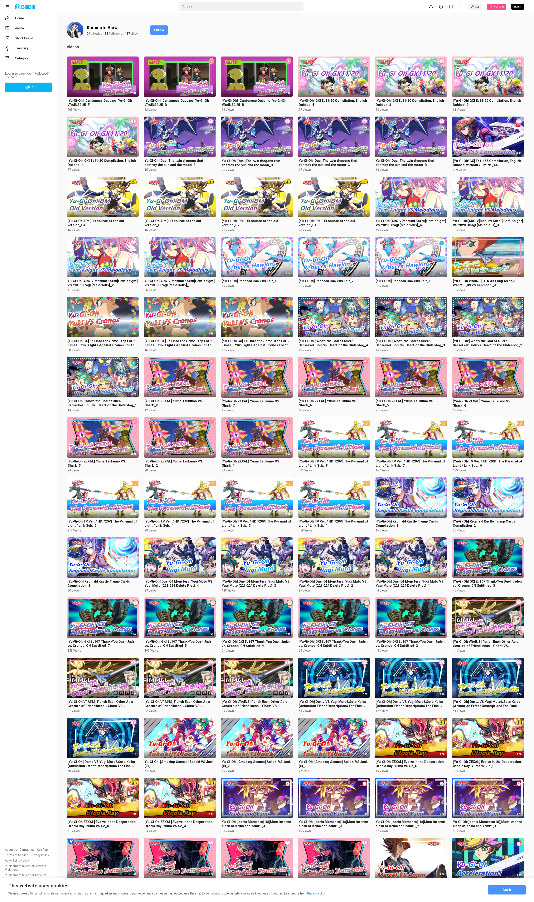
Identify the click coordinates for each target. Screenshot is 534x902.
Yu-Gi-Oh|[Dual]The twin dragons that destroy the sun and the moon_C (328, 163)
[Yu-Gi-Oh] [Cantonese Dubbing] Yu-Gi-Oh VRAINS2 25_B (254, 103)
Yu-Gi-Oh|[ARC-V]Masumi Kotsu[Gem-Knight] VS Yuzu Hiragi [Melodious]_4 (411, 223)
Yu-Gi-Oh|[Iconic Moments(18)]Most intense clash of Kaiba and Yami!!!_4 (256, 824)
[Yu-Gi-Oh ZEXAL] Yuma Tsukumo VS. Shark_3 (97, 463)
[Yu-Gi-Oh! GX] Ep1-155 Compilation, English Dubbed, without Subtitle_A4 (487, 163)
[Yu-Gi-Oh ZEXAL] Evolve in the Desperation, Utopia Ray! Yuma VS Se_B (102, 824)
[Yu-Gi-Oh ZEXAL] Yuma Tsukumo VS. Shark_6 (328, 403)
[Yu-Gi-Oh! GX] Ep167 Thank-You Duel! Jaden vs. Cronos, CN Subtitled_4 (256, 644)
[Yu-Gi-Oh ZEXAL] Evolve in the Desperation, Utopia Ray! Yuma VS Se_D (410, 764)
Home (19, 18)
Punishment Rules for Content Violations (25, 867)
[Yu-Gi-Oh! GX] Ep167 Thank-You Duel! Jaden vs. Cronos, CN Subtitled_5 (179, 643)
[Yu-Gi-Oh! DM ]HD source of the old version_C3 (173, 223)
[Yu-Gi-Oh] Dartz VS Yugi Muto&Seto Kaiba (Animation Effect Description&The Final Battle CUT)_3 (409, 704)
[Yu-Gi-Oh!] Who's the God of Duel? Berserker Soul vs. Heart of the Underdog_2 (487, 343)
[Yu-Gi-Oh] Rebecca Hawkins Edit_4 (249, 281)
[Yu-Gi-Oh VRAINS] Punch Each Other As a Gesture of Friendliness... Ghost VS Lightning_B (177, 704)
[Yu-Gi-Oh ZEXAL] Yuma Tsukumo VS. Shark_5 (405, 403)
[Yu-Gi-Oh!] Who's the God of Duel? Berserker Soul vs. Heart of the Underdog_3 (410, 343)
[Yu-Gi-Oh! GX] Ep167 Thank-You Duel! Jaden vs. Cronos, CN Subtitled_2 (410, 643)
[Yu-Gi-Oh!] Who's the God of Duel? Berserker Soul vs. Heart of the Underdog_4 (333, 343)
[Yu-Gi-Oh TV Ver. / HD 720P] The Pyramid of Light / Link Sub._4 (179, 523)
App (477, 6)
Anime (19, 28)
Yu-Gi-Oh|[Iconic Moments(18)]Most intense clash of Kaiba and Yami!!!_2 (410, 824)
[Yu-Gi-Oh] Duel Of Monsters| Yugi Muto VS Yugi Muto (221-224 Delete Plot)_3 (256, 583)
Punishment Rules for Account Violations (25, 877)
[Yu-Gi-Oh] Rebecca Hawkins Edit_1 (403, 281)
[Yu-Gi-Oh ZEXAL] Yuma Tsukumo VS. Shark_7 (251, 403)
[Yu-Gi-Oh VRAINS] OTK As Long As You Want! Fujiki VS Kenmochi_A (484, 283)
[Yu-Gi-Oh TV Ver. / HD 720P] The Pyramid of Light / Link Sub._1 (333, 523)
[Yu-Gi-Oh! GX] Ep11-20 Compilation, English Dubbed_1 (102, 163)
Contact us (27, 849)
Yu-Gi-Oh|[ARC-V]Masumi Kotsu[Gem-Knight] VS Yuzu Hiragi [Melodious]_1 (180, 283)
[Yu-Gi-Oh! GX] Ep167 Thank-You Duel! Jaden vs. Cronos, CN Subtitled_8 (487, 583)
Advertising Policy (17, 860)
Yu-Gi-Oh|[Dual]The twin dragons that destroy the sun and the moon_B (405, 163)
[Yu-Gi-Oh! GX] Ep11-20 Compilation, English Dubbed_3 (410, 103)
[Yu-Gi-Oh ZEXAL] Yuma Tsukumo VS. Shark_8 (174, 403)
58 (106, 33)
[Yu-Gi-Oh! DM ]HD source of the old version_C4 (96, 223)
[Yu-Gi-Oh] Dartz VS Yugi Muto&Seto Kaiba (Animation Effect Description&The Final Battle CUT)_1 (101, 764)
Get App (42, 849)
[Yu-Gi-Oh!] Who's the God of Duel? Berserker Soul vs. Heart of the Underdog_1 (102, 403)
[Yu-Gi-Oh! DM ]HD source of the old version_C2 (250, 223)
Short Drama (24, 38)
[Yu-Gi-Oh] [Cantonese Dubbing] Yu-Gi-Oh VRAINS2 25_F (100, 103)
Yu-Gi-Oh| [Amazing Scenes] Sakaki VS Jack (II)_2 (256, 764)
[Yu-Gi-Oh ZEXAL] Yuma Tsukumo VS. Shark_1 (251, 463)
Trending (21, 48)
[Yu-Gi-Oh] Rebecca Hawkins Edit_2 (326, 281)
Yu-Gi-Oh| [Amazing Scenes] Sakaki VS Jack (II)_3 (179, 764)
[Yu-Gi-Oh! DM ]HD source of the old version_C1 (327, 223)
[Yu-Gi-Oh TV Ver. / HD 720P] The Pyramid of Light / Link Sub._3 (256, 523)
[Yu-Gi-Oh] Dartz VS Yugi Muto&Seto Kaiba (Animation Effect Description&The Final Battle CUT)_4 (332, 704)
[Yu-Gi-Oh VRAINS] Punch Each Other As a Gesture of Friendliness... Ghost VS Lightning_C (100, 704)
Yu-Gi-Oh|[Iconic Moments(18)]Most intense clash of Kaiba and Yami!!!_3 (333, 824)
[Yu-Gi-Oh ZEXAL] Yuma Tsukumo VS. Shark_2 (174, 463)
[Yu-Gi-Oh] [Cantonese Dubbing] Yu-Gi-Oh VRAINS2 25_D (177, 103)
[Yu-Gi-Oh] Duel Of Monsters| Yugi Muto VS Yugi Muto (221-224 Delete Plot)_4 (178, 583)
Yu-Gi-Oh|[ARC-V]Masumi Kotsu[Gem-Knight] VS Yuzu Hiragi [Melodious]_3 (488, 223)
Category (22, 58)
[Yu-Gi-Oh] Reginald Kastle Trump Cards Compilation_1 (99, 583)
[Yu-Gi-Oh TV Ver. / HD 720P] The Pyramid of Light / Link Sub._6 (487, 463)
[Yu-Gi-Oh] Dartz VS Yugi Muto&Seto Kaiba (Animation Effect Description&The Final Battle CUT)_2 (486, 704)
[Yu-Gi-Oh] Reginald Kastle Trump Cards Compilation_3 (407, 523)
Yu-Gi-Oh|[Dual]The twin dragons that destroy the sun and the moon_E (174, 163)
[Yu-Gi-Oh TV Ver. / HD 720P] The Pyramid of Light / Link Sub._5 (102, 523)
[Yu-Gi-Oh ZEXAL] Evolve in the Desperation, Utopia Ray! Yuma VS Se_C (487, 764)
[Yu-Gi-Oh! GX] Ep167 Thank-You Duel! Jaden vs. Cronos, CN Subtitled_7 (102, 643)
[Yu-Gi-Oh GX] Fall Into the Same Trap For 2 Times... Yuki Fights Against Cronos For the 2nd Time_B (179, 343)
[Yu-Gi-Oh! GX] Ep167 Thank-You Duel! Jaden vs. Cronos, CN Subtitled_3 (333, 643)
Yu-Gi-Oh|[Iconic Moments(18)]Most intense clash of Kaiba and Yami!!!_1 (487, 824)
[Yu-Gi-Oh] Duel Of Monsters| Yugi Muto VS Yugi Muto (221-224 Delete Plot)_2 (332, 583)
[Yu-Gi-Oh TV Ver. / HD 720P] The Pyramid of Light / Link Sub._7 (410, 463)
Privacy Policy (40, 855)
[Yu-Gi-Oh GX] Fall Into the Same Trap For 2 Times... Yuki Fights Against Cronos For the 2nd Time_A (256, 343)
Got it (507, 890)
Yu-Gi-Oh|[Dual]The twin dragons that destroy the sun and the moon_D (251, 163)
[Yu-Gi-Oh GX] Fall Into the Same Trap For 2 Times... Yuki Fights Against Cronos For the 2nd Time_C (102, 343)
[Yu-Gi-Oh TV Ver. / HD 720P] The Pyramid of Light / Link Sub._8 (333, 463)
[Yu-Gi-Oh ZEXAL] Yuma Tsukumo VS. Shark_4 (482, 403)
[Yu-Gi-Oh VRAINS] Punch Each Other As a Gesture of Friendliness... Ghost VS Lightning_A (254, 704)
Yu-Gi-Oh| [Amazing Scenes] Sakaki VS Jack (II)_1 (333, 764)
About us (11, 849)
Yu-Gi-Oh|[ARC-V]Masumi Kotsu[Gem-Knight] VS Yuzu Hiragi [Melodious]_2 (103, 283)
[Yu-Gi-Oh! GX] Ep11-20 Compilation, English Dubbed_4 (333, 103)
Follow (159, 30)
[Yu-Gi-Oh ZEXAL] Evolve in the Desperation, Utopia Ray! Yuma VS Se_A (179, 824)
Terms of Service (16, 855)
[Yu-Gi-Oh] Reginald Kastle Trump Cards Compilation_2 (484, 523)
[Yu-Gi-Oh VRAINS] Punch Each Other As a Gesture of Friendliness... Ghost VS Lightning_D (485, 644)
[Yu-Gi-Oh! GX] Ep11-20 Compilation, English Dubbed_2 (487, 103)
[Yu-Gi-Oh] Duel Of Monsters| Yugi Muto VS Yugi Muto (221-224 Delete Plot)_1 (409, 583)
